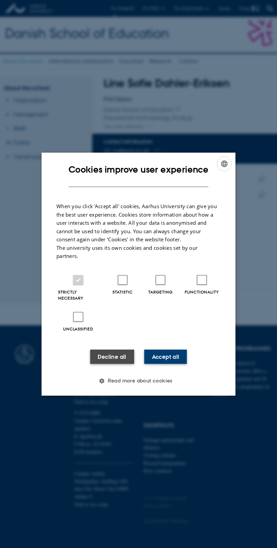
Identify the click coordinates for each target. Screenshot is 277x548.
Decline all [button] (112, 356)
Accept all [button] (165, 356)
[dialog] (138, 273)
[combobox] (224, 163)
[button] (138, 381)
